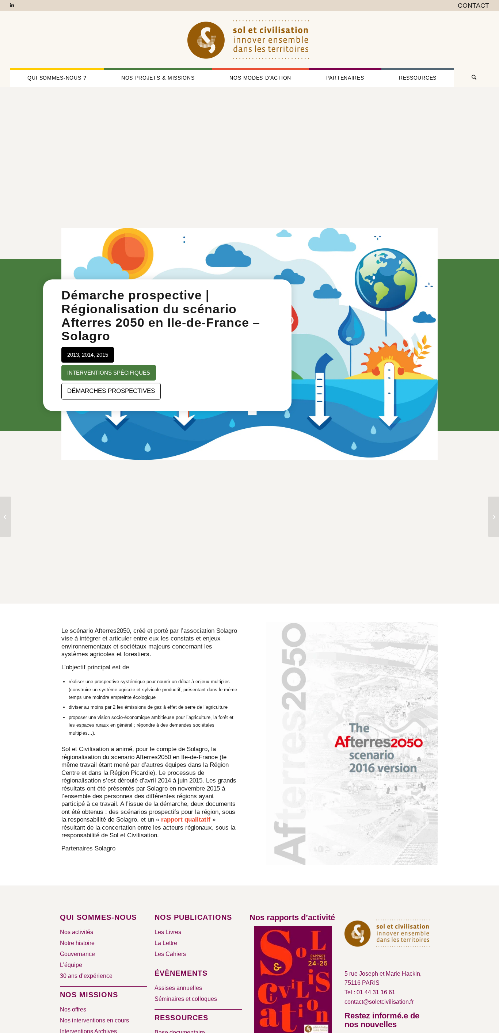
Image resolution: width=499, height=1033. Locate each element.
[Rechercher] (471, 78)
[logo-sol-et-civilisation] (249, 39)
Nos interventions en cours (94, 1020)
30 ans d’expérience (86, 976)
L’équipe (71, 965)
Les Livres (168, 932)
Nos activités (76, 932)
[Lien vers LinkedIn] (12, 5)
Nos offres (73, 1009)
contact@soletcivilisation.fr (379, 1002)
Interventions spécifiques (108, 373)
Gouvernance (77, 954)
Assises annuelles (178, 988)
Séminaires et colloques (186, 999)
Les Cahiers (170, 954)
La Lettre (166, 943)
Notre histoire (77, 943)
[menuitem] (471, 6)
